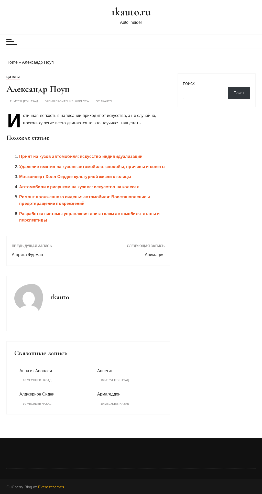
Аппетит (105, 371)
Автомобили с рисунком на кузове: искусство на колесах (79, 187)
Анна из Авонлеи (35, 371)
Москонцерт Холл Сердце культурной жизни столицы (75, 176)
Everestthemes (51, 487)
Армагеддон (109, 394)
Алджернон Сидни (36, 394)
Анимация (155, 255)
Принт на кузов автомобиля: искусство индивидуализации (81, 156)
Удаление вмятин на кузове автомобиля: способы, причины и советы (92, 166)
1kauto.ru (131, 11)
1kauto (106, 101)
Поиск (189, 84)
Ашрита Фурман (27, 255)
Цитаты (13, 77)
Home (12, 62)
